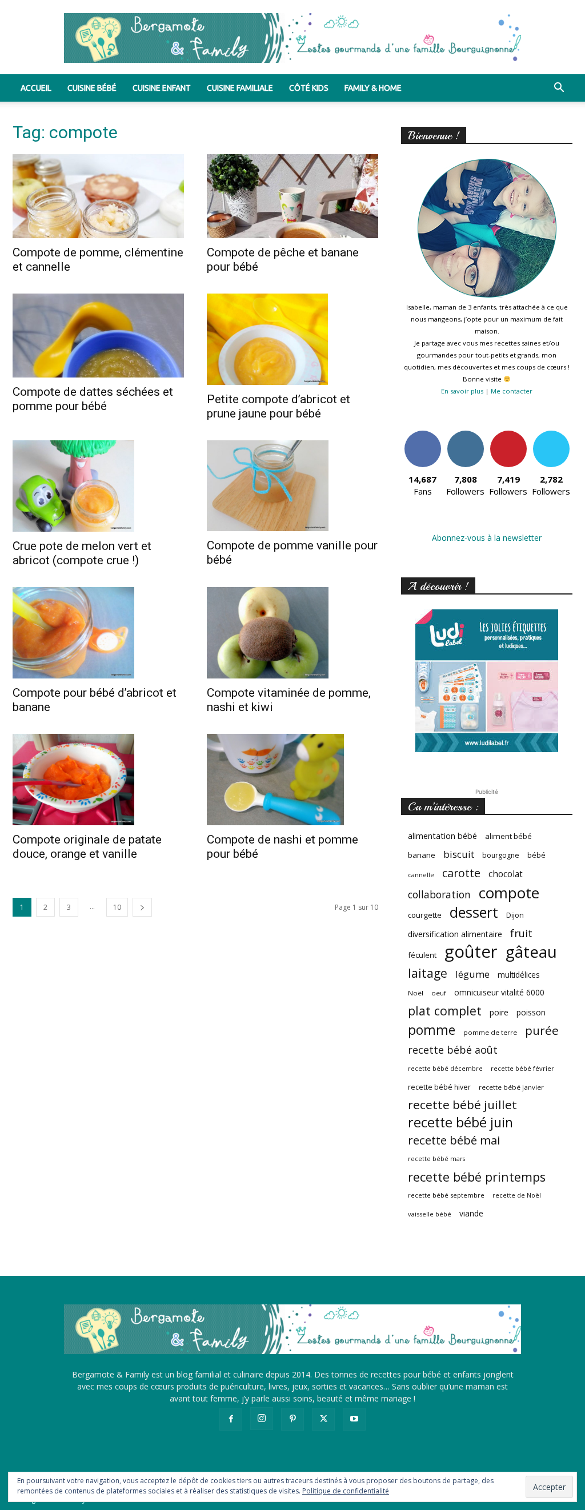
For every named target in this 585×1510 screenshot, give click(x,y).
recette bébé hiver (439, 1087)
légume (472, 974)
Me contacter (511, 391)
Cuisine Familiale (240, 88)
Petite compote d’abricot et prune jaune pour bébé (278, 406)
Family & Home (373, 88)
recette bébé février (522, 1068)
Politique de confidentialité (345, 1491)
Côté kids (308, 88)
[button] (558, 88)
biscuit (458, 854)
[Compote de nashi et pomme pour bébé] (292, 779)
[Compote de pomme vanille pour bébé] (292, 486)
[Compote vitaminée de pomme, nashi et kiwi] (292, 632)
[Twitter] (323, 1419)
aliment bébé (508, 836)
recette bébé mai (454, 1140)
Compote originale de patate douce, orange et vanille (87, 847)
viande (471, 1213)
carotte (461, 873)
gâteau (531, 952)
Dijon (515, 915)
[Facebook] (230, 1419)
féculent (422, 955)
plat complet (445, 1011)
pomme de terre (490, 1032)
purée (542, 1031)
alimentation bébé (442, 835)
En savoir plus (462, 391)
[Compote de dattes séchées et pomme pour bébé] (98, 336)
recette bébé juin (460, 1123)
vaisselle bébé (429, 1214)
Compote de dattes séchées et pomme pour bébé (93, 399)
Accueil (36, 88)
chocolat (505, 874)
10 (117, 907)
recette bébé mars (436, 1159)
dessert (474, 912)
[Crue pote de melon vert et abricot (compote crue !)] (98, 486)
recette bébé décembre (445, 1069)
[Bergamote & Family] (292, 38)
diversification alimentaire (455, 934)
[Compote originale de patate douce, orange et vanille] (98, 779)
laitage (427, 973)
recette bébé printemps (477, 1177)
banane (421, 855)
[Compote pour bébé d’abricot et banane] (98, 632)
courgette (425, 915)
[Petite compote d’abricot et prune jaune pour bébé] (292, 339)
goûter (471, 952)
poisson (531, 1012)
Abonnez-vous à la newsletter (487, 537)
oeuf (438, 993)
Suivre (465, 435)
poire (499, 1012)
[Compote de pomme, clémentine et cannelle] (98, 196)
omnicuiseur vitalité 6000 (499, 992)
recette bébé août (453, 1050)
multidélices (519, 974)
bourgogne (500, 855)
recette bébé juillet (462, 1105)
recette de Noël (516, 1195)
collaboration (439, 895)
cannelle (421, 875)
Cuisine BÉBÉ (92, 88)
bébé (536, 855)
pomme (431, 1030)
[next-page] (142, 907)
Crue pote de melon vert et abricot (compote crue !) (82, 553)
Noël (415, 993)
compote (509, 893)
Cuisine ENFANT (162, 88)
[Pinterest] (292, 1419)
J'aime (422, 435)
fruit (521, 933)
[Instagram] (261, 1418)
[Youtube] (354, 1419)
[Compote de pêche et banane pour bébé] (292, 196)
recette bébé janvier (511, 1087)
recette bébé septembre (446, 1195)
